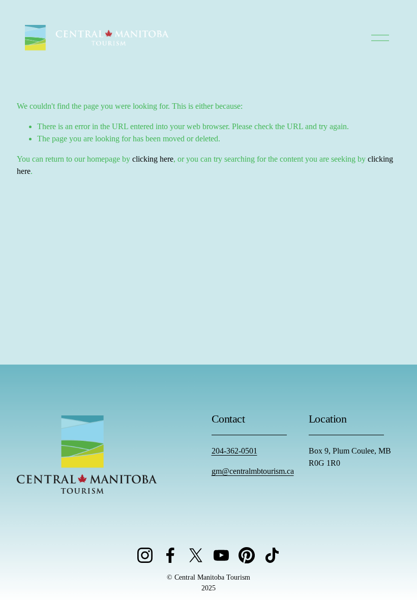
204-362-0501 (234, 450)
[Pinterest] (247, 555)
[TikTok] (272, 555)
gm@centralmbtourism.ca (253, 471)
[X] (196, 555)
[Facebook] (170, 555)
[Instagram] (145, 555)
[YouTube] (221, 555)
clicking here (152, 159)
